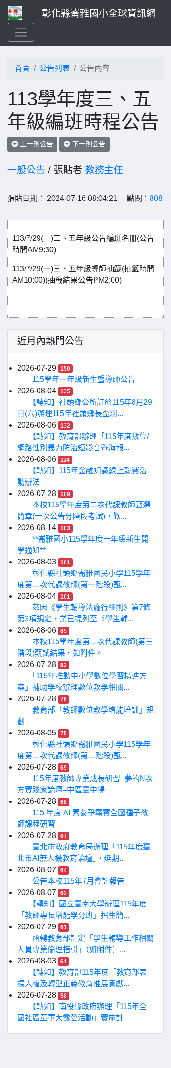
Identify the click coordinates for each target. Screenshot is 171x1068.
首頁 (22, 68)
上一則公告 (35, 144)
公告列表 (54, 68)
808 (156, 198)
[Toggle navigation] (21, 32)
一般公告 (26, 170)
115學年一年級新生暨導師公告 (83, 379)
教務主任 (104, 170)
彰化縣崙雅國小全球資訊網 (99, 13)
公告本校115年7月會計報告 (78, 881)
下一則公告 (87, 144)
